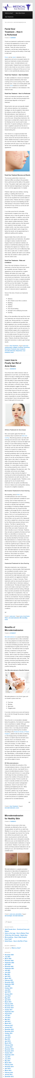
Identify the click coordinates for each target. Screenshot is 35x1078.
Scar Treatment (14, 345)
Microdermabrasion (10, 637)
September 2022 (9, 962)
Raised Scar (19, 350)
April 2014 (8, 1068)
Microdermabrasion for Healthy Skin (14, 817)
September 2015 (9, 1055)
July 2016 (7, 1035)
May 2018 (7, 998)
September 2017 (9, 1011)
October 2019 (8, 988)
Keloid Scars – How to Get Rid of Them (16, 941)
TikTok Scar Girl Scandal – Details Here (16, 935)
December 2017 (9, 1006)
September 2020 (9, 984)
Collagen (15, 347)
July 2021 (7, 970)
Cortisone (20, 347)
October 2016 (8, 1033)
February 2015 (9, 1064)
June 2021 (8, 972)
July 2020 (7, 986)
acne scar (25, 345)
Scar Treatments (9, 17)
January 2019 (8, 994)
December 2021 (9, 966)
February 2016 (9, 1045)
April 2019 (8, 992)
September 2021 (9, 968)
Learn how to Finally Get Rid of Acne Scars (13, 363)
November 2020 (9, 982)
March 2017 (8, 1023)
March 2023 (8, 958)
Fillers (6, 618)
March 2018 (8, 1002)
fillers (18, 494)
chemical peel (8, 347)
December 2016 (9, 1029)
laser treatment (21, 349)
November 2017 (9, 1007)
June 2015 (8, 1059)
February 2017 (9, 1025)
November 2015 (9, 1051)
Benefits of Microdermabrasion (14, 628)
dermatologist (8, 916)
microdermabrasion (10, 350)
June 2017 (8, 1017)
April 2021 (8, 976)
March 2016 (8, 1043)
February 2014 (9, 1072)
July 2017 (7, 1015)
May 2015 (7, 1061)
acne (11, 85)
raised (14, 57)
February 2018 (9, 1004)
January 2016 (8, 1047)
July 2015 (7, 1057)
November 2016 (9, 1031)
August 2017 (8, 1013)
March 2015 (8, 1063)
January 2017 (8, 1027)
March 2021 (8, 978)
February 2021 (9, 980)
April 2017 (8, 1021)
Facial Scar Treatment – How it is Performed (13, 31)
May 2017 (7, 1019)
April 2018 (8, 1000)
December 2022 (9, 960)
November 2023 (9, 955)
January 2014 (8, 1074)
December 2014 (9, 1066)
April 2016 (8, 1041)
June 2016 (8, 1037)
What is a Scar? (9, 13)
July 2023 (7, 956)
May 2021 (7, 974)
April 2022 (8, 964)
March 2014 (8, 1070)
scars (12, 352)
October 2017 (8, 1010)
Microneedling (23, 618)
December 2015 (9, 1049)
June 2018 (8, 996)
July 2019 (7, 990)
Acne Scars (26, 616)
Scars (6, 57)
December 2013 (9, 1076)
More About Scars (20, 13)
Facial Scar (27, 347)
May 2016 (7, 1039)
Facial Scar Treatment (10, 349)
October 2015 (8, 1053)
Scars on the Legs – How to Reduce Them (17, 933)
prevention (18, 914)
